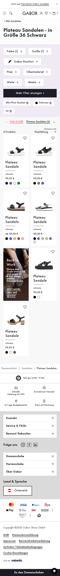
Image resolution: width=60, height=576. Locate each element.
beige (14, 238)
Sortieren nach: (50, 129)
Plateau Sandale (12, 164)
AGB (6, 535)
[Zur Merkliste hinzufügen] (25, 138)
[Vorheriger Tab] (6, 122)
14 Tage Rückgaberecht (15, 405)
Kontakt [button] (11, 418)
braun (18, 238)
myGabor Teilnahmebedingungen (22, 547)
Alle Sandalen (13, 21)
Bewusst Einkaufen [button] (18, 433)
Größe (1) (38, 51)
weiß (10, 352)
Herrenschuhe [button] (15, 464)
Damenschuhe (9, 368)
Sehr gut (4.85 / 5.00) (33, 378)
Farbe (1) (13, 51)
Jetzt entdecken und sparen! (14, 292)
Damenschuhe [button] (15, 456)
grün (18, 183)
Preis (10, 72)
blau (10, 183)
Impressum (9, 541)
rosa (22, 238)
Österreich (21, 490)
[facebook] (29, 445)
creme (14, 183)
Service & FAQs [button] (16, 426)
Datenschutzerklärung (25, 535)
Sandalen (27, 368)
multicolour (38, 238)
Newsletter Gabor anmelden (35, 4)
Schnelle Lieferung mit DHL (15, 393)
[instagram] (23, 445)
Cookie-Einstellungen (15, 553)
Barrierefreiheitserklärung (34, 541)
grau (38, 183)
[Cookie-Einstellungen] (54, 571)
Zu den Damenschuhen (29, 572)
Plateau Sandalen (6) (38, 122)
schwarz (6, 183)
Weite (11, 82)
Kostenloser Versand (44, 392)
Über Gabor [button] (14, 471)
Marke (32, 82)
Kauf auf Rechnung (44, 405)
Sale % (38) (16, 122)
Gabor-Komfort (23, 61)
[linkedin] (35, 445)
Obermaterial (35, 72)
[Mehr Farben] (34, 242)
